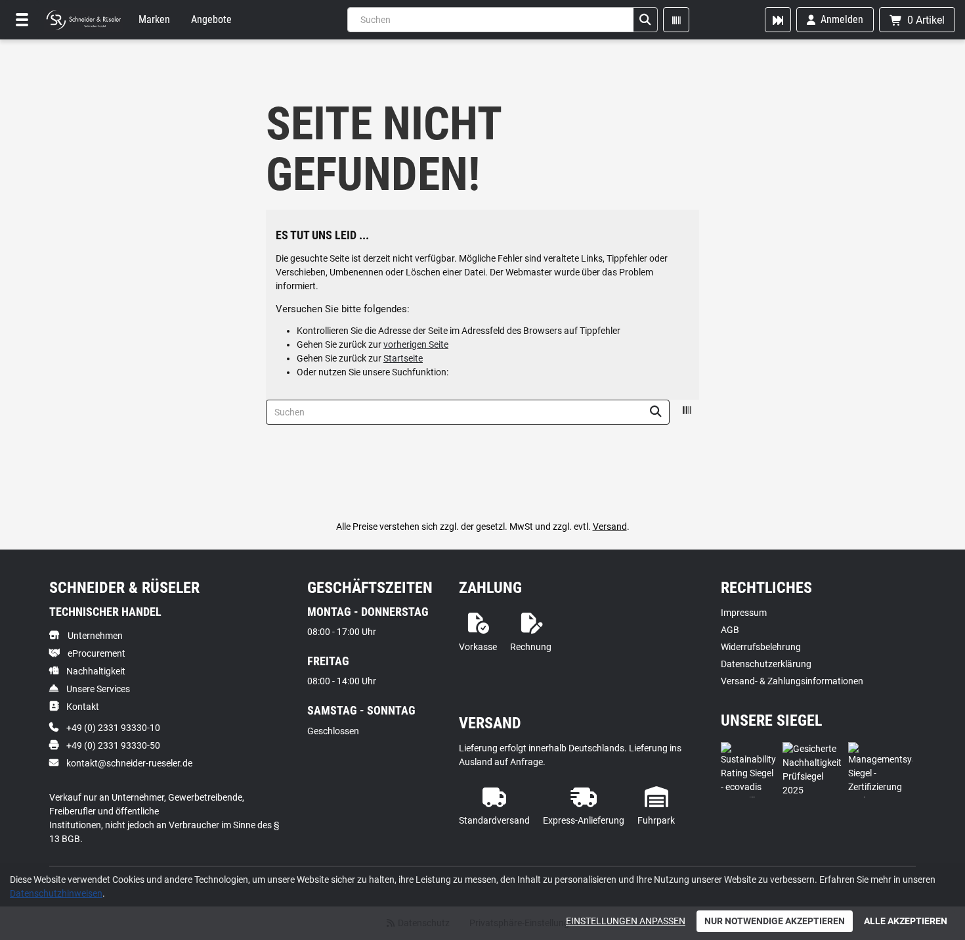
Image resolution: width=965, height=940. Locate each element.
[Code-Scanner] (676, 19)
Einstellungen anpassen (625, 921)
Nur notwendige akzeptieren (774, 921)
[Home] (83, 19)
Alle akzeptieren (905, 921)
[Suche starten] (645, 20)
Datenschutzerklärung (766, 664)
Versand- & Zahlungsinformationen (792, 681)
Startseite (403, 358)
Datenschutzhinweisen (56, 893)
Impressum (744, 612)
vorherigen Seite (415, 344)
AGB (730, 629)
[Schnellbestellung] (778, 19)
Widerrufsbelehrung (761, 647)
